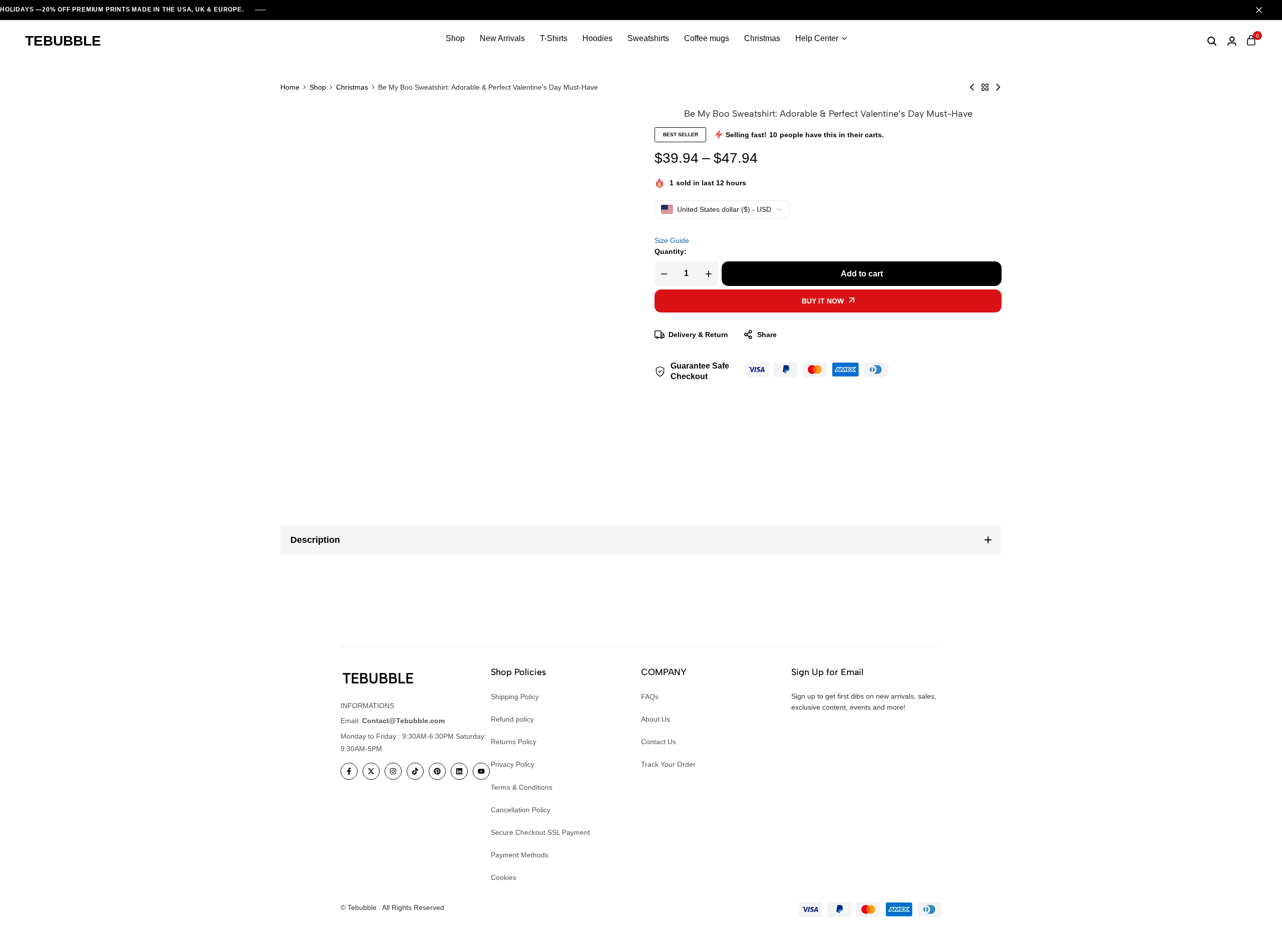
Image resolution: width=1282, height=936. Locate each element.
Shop (455, 38)
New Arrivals (502, 38)
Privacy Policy (512, 764)
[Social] (349, 771)
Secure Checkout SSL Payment (540, 832)
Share (767, 335)
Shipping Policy (515, 697)
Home (289, 87)
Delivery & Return (698, 335)
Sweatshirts (648, 38)
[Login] (1232, 41)
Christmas (762, 38)
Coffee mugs (706, 38)
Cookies (503, 877)
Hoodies (597, 38)
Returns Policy (513, 742)
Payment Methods (519, 855)
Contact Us (658, 742)
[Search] (1212, 41)
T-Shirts (553, 38)
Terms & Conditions (521, 787)
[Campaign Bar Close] (1264, 10)
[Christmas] (985, 87)
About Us (655, 719)
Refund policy (512, 719)
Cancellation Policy (520, 810)
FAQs (650, 697)
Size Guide (672, 240)
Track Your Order (668, 764)
